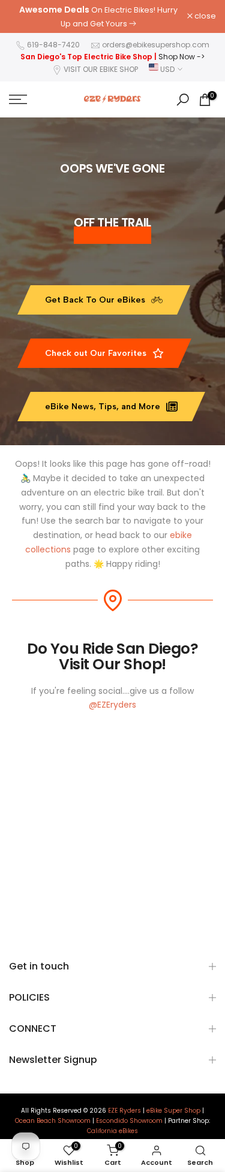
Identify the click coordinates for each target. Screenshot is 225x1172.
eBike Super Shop (173, 1111)
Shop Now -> (181, 57)
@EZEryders (112, 705)
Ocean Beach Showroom (53, 1121)
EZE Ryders (124, 1111)
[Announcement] (98, 16)
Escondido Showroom (129, 1121)
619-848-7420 (53, 45)
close (204, 16)
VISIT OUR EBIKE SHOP (101, 69)
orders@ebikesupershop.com (155, 45)
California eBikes (112, 1131)
